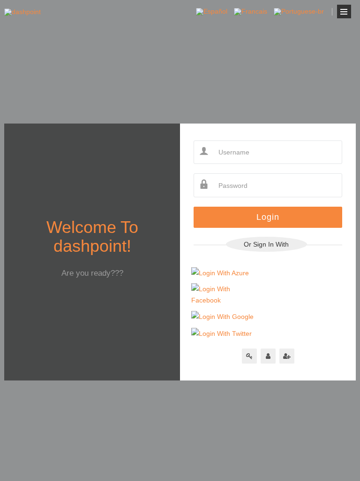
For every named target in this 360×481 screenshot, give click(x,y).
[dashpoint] (22, 12)
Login (267, 217)
